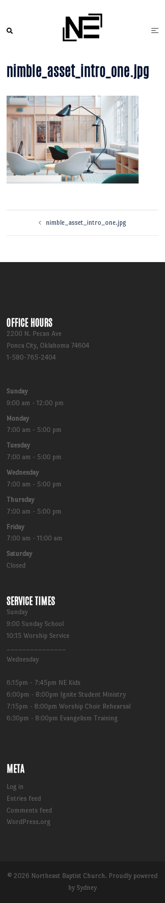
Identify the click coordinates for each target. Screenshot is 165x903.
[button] (10, 31)
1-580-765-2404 (31, 357)
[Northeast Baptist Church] (82, 28)
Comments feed (29, 810)
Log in (15, 786)
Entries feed (24, 798)
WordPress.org (29, 821)
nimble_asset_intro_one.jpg (86, 222)
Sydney (87, 887)
